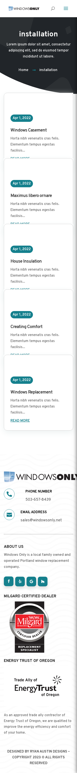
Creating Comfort (26, 327)
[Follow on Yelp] (20, 581)
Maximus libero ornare (31, 196)
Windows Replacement (31, 392)
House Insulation (26, 261)
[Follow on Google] (31, 581)
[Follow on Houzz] (42, 581)
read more (20, 421)
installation (48, 70)
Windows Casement (28, 130)
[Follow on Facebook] (8, 581)
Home (23, 70)
